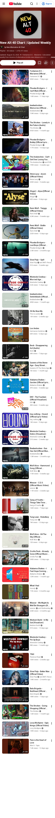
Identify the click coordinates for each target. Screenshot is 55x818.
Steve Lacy (34, 179)
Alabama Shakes (36, 385)
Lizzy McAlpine (35, 728)
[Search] (31, 3)
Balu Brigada (34, 694)
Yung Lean (34, 520)
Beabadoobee (35, 111)
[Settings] (37, 3)
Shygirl (32, 197)
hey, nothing (34, 419)
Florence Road (35, 657)
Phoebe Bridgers (36, 94)
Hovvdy (32, 588)
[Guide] (3, 3)
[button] (27, 24)
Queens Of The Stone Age (39, 368)
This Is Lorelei (35, 314)
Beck (32, 351)
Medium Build (35, 625)
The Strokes (34, 128)
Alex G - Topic (35, 745)
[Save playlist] (39, 62)
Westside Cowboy (36, 282)
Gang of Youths (35, 505)
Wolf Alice (33, 471)
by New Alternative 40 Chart (15, 47)
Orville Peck (34, 557)
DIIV (31, 402)
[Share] (46, 62)
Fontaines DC (35, 76)
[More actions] (52, 62)
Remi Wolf (34, 214)
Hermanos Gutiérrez (37, 331)
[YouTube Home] (15, 3)
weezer (32, 488)
